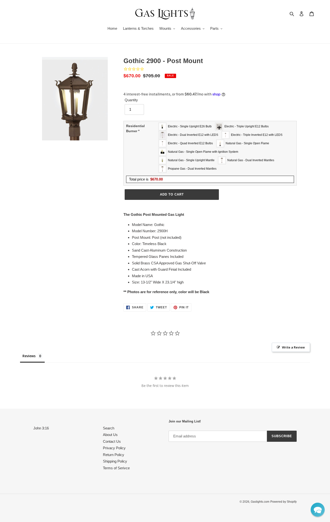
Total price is (146, 179)
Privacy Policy (114, 448)
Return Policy (113, 455)
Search (108, 428)
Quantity (131, 100)
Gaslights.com (260, 501)
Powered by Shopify (283, 501)
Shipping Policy (115, 461)
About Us (110, 435)
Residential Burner (135, 128)
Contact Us (112, 441)
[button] (318, 510)
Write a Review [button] (293, 347)
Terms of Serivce (116, 468)
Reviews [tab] (29, 356)
